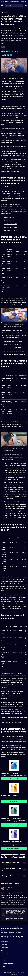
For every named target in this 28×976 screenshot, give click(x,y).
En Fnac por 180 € (14, 801)
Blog (6, 12)
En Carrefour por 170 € (14, 778)
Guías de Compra (5, 953)
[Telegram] (2, 937)
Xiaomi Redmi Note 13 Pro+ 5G (11, 842)
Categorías (4, 944)
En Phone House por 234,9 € (14, 848)
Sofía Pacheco (6, 50)
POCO (21, 151)
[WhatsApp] (5, 937)
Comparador (4, 947)
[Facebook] (22, 937)
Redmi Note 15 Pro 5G (13, 750)
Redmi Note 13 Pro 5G (10, 227)
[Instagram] (10, 937)
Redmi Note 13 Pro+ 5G (11, 230)
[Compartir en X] (2, 55)
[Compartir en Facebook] (5, 55)
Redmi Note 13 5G (9, 221)
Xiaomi (3, 47)
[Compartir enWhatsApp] (8, 55)
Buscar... (9, 5)
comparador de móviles (13, 209)
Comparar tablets (14, 1)
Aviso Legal (4, 966)
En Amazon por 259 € (14, 825)
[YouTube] (13, 937)
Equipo (3, 961)
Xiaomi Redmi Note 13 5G (9, 795)
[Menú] (26, 5)
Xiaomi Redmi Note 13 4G (9, 773)
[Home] (2, 5)
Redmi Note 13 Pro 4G (10, 224)
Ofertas (3, 950)
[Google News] (19, 937)
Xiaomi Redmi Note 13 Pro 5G (11, 818)
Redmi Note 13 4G (9, 217)
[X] (16, 937)
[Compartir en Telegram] (11, 55)
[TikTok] (8, 937)
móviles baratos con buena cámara (11, 722)
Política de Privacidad (7, 963)
